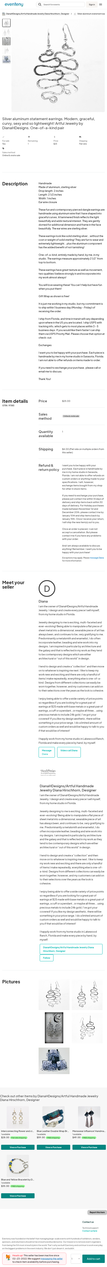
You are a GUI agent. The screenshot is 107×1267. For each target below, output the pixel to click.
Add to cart (93, 1258)
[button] (60, 4)
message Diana (97, 557)
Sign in (92, 4)
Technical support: (90, 1229)
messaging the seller (52, 1258)
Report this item (97, 1212)
